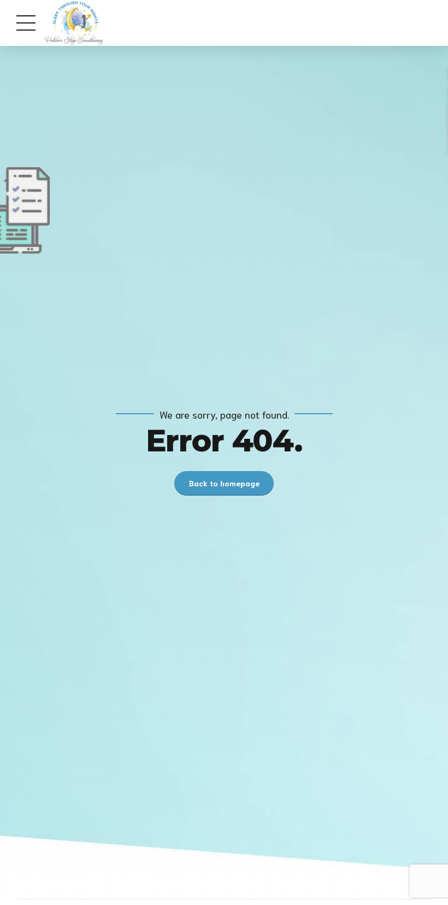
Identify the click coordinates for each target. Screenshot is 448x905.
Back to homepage (224, 483)
